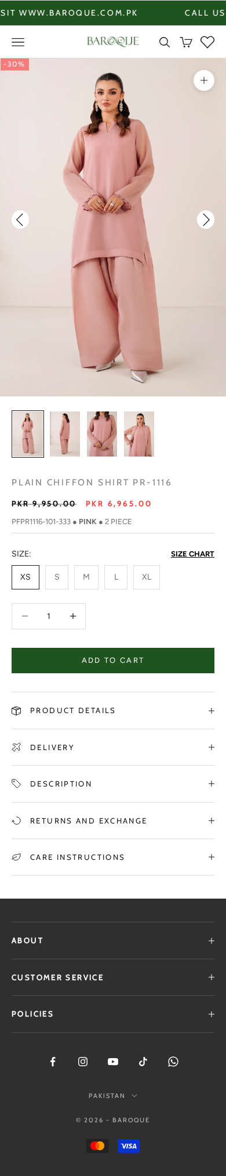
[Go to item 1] (28, 434)
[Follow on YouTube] (113, 1061)
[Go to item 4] (139, 434)
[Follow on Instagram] (83, 1061)
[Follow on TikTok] (143, 1061)
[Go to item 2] (65, 434)
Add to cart (113, 660)
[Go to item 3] (102, 434)
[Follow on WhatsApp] (173, 1061)
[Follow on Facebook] (53, 1061)
